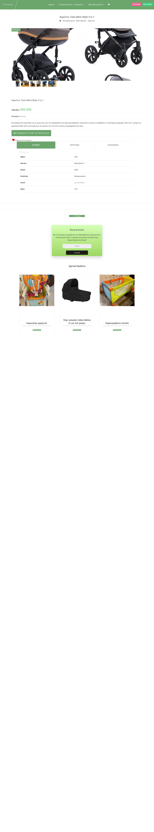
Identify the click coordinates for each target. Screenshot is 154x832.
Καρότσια (91, 21)
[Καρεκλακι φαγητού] (36, 290)
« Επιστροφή (77, 216)
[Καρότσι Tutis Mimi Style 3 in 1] (18, 86)
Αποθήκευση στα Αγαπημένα (23, 140)
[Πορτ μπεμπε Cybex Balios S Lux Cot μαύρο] (77, 290)
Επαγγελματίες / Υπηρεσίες (71, 5)
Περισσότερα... (36, 330)
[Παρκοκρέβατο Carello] (117, 290)
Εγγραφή (148, 4)
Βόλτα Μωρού (81, 21)
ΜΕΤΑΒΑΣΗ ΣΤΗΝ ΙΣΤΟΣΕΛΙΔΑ (31, 133)
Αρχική (51, 5)
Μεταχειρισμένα (96, 5)
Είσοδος (137, 4)
